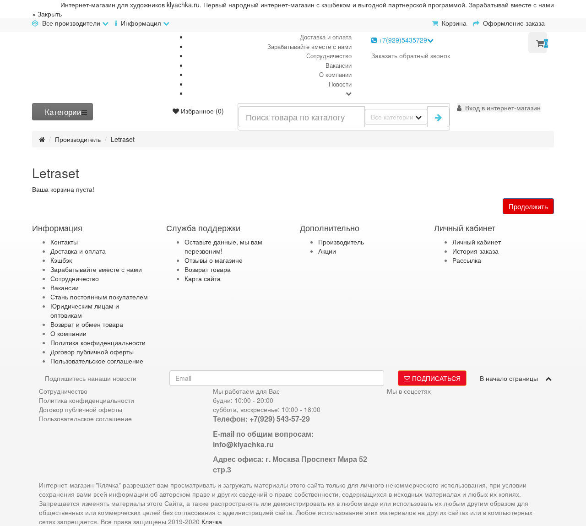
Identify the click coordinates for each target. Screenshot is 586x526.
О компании (335, 74)
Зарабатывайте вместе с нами (309, 46)
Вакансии (339, 65)
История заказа (475, 250)
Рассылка (466, 260)
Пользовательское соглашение (96, 360)
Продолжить (528, 206)
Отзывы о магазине (213, 260)
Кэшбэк (61, 260)
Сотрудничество (329, 55)
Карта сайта (202, 278)
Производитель (78, 139)
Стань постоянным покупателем (99, 296)
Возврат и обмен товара (86, 324)
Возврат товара (207, 269)
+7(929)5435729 (402, 39)
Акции (327, 250)
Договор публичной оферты (92, 351)
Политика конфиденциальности (98, 342)
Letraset (123, 139)
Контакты (64, 241)
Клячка (211, 521)
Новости (340, 84)
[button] (499, 107)
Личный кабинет (476, 241)
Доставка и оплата (326, 37)
